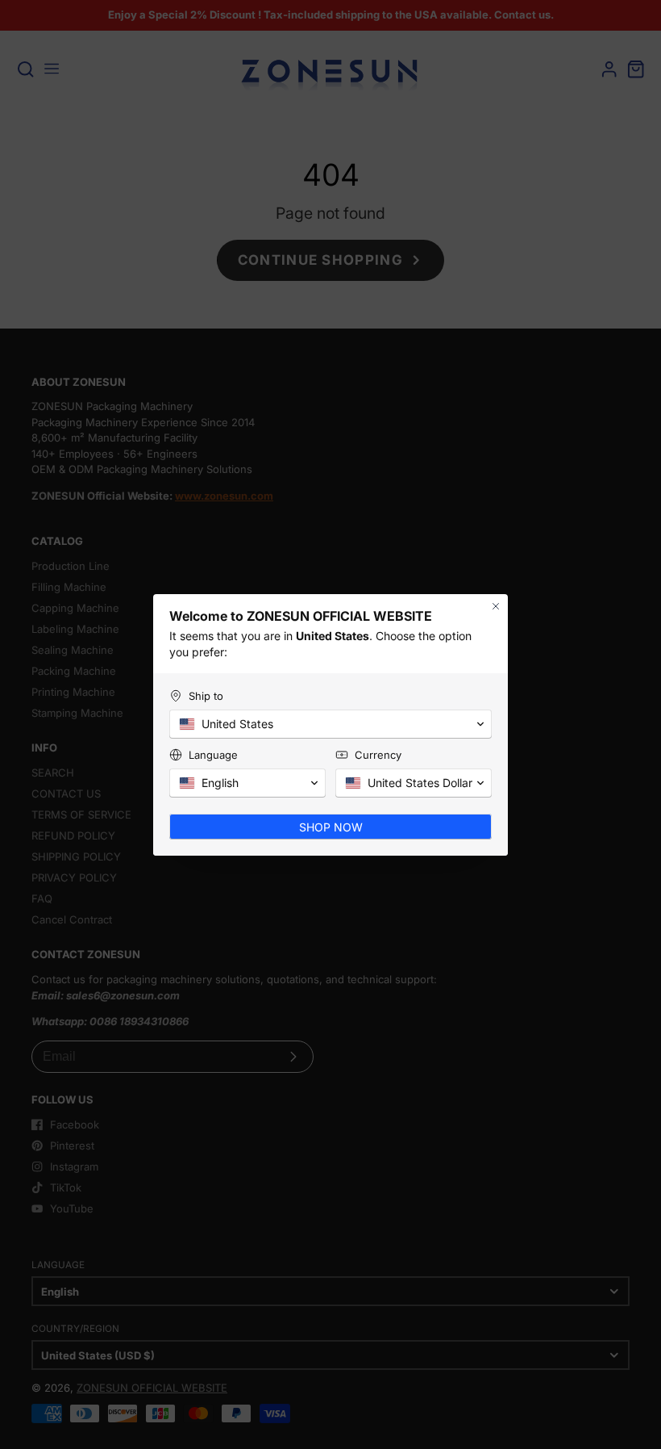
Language (213, 754)
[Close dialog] (496, 606)
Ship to (206, 695)
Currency (378, 754)
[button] (330, 724)
